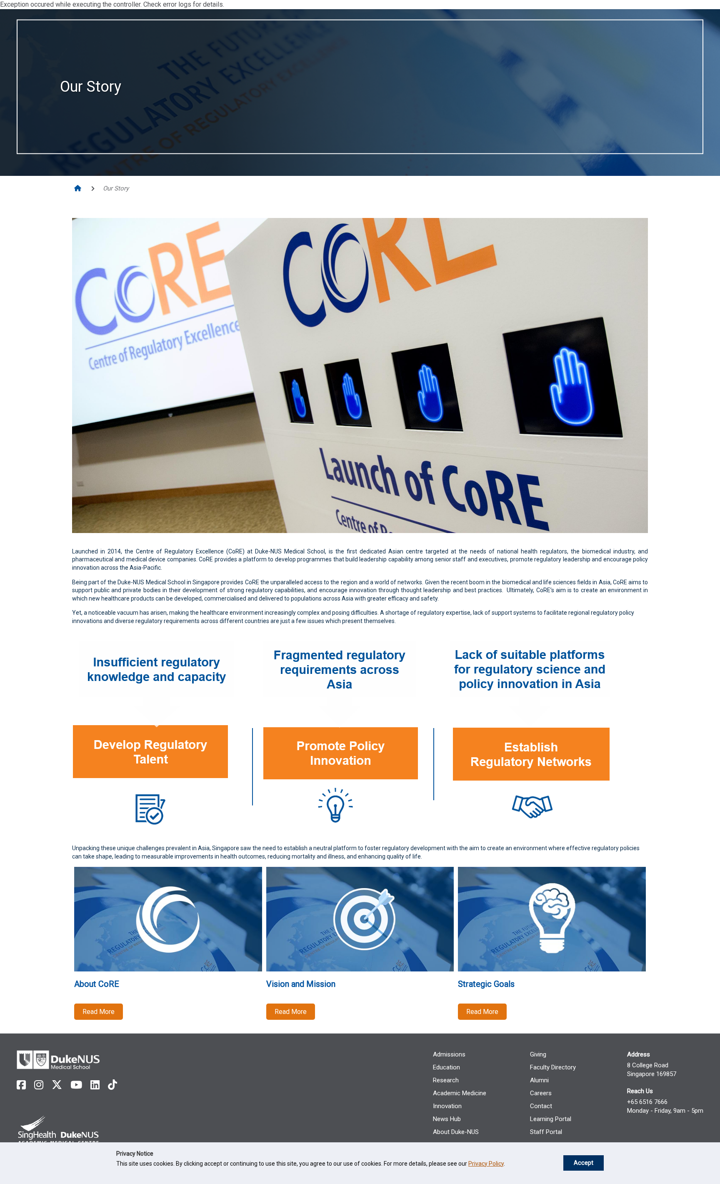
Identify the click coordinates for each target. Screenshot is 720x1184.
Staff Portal (546, 1132)
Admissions (449, 1054)
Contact (541, 1106)
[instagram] (38, 1085)
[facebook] (21, 1085)
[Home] (78, 188)
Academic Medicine (459, 1093)
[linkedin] (95, 1085)
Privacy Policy (486, 1163)
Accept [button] (583, 1162)
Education (446, 1067)
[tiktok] (112, 1085)
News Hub (447, 1119)
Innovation (447, 1106)
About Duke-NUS (456, 1132)
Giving (538, 1054)
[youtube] (76, 1085)
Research (446, 1080)
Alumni (539, 1080)
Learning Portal (550, 1119)
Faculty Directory (553, 1067)
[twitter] (57, 1085)
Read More (98, 1012)
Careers (541, 1093)
